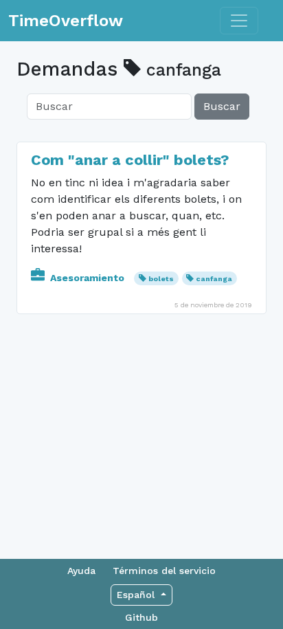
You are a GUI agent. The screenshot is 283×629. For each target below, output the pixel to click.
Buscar (221, 106)
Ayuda (81, 570)
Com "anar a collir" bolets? (130, 159)
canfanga (214, 278)
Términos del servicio (164, 570)
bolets (161, 278)
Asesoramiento (87, 277)
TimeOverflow (65, 20)
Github (141, 617)
